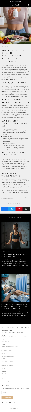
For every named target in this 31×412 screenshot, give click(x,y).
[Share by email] (26, 209)
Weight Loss (6, 251)
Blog (3, 376)
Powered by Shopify (15, 408)
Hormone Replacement (8, 356)
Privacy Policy (5, 381)
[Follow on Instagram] (6, 402)
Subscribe (7, 397)
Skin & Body (5, 358)
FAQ (3, 378)
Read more (4, 269)
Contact (4, 371)
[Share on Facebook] (5, 209)
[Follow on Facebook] (2, 402)
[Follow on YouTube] (10, 402)
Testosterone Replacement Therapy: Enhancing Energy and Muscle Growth (14, 307)
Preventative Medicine (7, 361)
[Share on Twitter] (12, 209)
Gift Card (4, 373)
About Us (4, 368)
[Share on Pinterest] (19, 209)
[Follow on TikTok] (14, 402)
